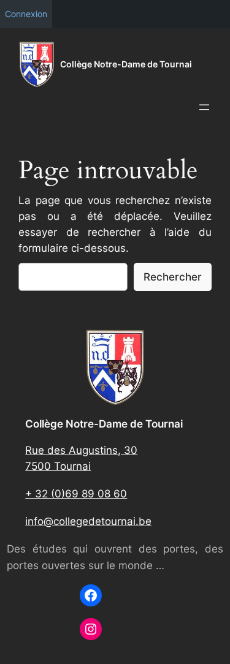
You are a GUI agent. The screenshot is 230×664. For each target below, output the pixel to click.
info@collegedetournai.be (88, 521)
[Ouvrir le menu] (204, 107)
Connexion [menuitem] (26, 14)
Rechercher (173, 277)
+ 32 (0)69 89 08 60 (76, 494)
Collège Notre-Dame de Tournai (126, 64)
